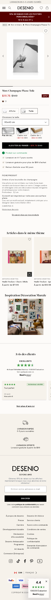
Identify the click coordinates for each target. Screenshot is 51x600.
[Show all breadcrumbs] (5, 25)
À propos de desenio (15, 516)
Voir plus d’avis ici (25, 406)
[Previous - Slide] (3, 56)
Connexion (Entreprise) (14, 553)
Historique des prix (10, 209)
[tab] (6, 85)
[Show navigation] (4, 8)
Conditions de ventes (36, 529)
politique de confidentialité (25, 504)
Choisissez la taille (10, 117)
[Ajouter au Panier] (29, 274)
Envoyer (25, 498)
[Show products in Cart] (47, 8)
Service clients (33, 520)
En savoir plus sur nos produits (25, 215)
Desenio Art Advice (35, 516)
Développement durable (13, 529)
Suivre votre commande (37, 525)
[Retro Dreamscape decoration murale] (25, 317)
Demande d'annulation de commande (37, 547)
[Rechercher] (10, 8)
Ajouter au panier (25, 145)
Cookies (30, 534)
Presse (21, 520)
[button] (38, 588)
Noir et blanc (16, 25)
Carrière (20, 525)
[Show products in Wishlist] (41, 8)
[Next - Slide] (48, 56)
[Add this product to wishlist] (46, 31)
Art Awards (19, 549)
